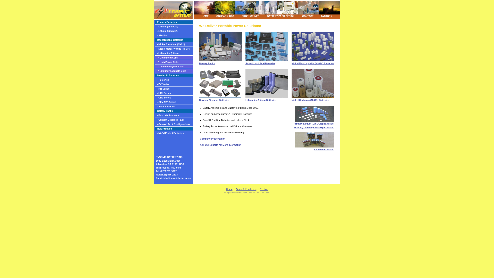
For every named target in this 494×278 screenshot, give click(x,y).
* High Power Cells (166, 62)
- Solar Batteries (165, 106)
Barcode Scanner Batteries (214, 100)
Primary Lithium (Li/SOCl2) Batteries (314, 123)
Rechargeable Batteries (169, 40)
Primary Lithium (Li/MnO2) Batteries (314, 127)
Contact (264, 189)
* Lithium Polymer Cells (169, 66)
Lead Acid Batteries (168, 75)
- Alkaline (161, 35)
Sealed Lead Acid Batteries (260, 63)
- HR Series (162, 88)
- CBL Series (163, 97)
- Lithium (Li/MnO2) (166, 31)
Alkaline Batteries (324, 149)
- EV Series (162, 84)
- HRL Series (163, 93)
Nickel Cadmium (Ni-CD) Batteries (310, 100)
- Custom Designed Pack (169, 120)
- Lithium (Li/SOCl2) (166, 26)
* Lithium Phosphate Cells (170, 71)
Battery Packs (165, 111)
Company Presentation (212, 138)
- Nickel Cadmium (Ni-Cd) (170, 44)
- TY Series (162, 80)
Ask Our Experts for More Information (220, 145)
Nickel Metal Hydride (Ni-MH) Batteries (313, 63)
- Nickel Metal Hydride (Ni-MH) (172, 48)
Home (229, 189)
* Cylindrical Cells (166, 57)
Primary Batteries (167, 22)
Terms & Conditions (246, 189)
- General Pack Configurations (172, 124)
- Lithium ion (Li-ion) (166, 53)
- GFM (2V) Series (165, 102)
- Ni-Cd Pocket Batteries (169, 133)
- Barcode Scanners (167, 115)
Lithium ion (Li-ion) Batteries (260, 100)
